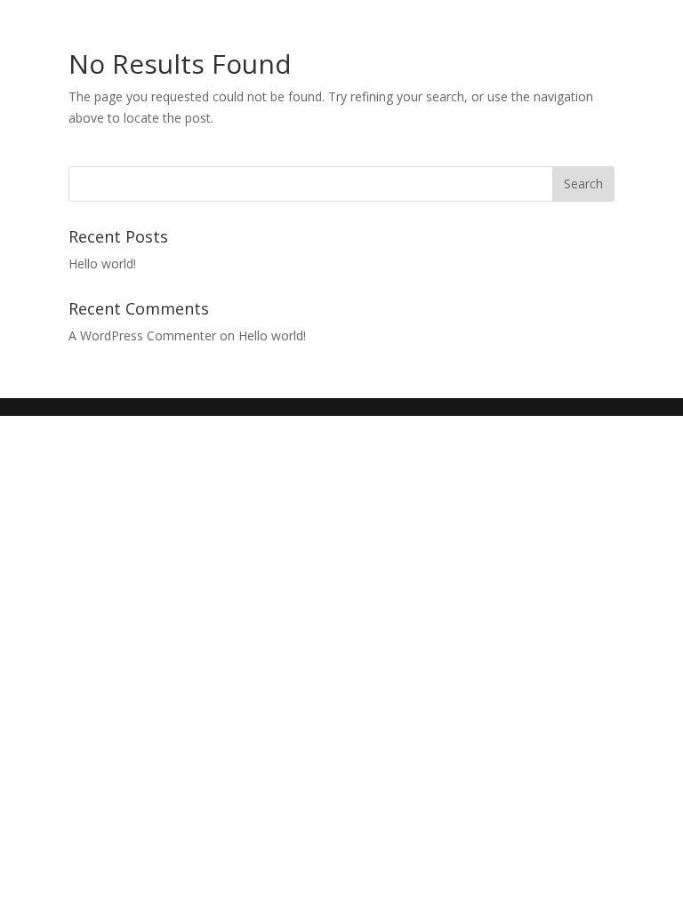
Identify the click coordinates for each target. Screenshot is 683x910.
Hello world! (102, 263)
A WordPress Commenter (142, 335)
